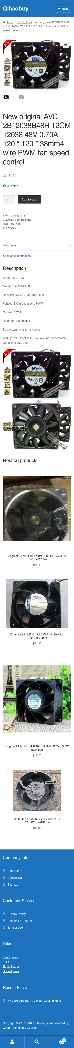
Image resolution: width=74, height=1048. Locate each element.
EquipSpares (11, 966)
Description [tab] (10, 245)
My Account (12, 1042)
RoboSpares (11, 971)
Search (37, 1042)
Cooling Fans (24, 22)
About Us (13, 871)
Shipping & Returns (20, 921)
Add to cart (29, 199)
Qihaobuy (15, 8)
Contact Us (15, 878)
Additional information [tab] (17, 256)
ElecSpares (10, 957)
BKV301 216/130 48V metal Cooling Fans (34, 1001)
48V (12, 223)
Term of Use (15, 927)
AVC (18, 223)
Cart (57, 1039)
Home (10, 22)
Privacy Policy (17, 914)
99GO (6, 962)
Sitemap (13, 884)
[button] (66, 45)
